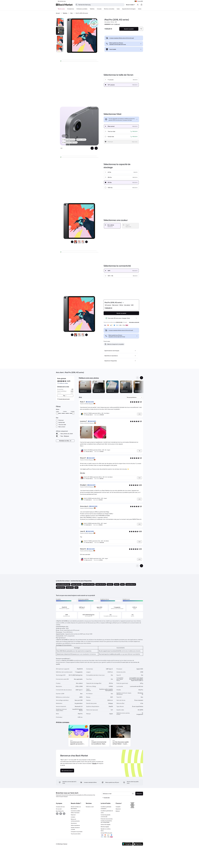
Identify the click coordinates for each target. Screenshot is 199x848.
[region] (111, 387)
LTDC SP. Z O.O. (119, 322)
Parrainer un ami (90, 806)
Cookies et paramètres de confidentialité (106, 821)
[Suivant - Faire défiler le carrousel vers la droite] (96, 148)
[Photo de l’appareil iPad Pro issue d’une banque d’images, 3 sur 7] (60, 48)
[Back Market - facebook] (60, 813)
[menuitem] (70, 9)
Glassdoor (118, 809)
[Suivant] (86, 242)
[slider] (57, 413)
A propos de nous (60, 806)
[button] (94, 24)
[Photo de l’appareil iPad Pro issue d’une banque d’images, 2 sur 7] (60, 40)
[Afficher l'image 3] (83, 241)
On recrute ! (59, 809)
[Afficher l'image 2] (62, 148)
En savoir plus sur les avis (64, 399)
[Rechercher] (76, 4)
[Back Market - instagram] (57, 813)
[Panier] (141, 4)
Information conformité (134, 322)
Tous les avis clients (75, 833)
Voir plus (82, 473)
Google (94, 763)
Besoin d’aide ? (130, 4)
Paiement (73, 814)
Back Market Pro (60, 811)
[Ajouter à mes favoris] (141, 29)
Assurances (74, 823)
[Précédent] (72, 242)
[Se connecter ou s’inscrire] (137, 4)
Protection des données (107, 819)
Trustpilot (118, 806)
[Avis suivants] (141, 565)
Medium (118, 811)
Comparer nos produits (76, 831)
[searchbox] (101, 4)
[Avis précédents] (137, 565)
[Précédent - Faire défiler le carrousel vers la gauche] (92, 148)
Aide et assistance (75, 825)
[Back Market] (64, 5)
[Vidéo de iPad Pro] (60, 31)
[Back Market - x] (64, 813)
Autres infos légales (105, 824)
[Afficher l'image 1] (75, 241)
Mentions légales (105, 826)
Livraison (73, 817)
